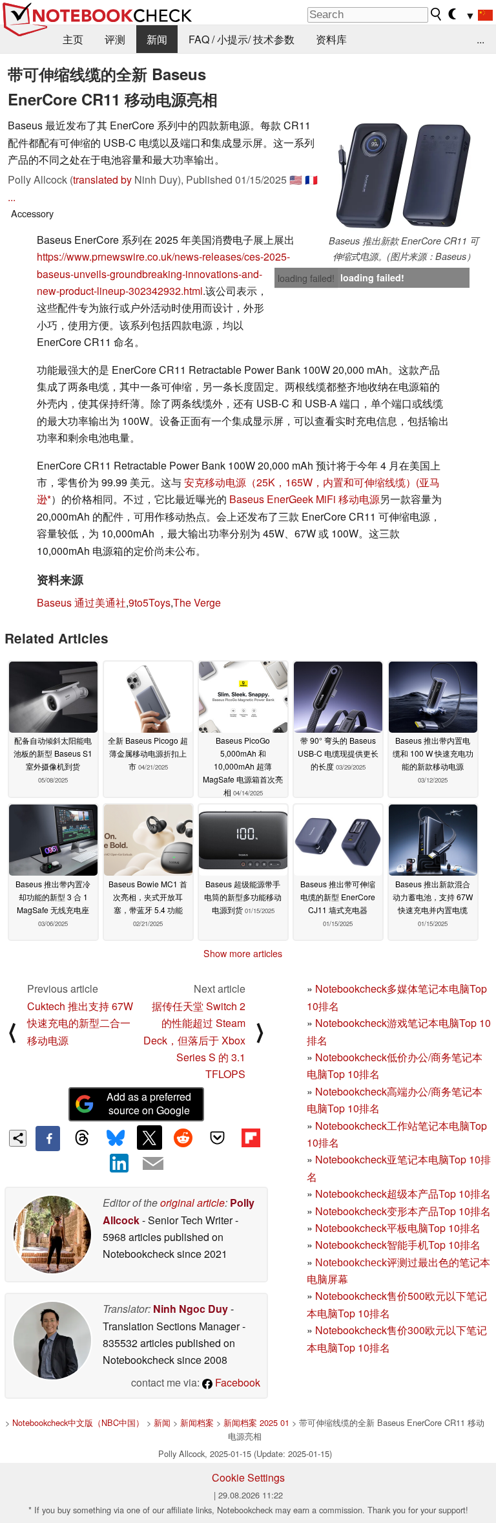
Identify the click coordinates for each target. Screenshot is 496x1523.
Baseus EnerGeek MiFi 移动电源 (304, 498)
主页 (73, 39)
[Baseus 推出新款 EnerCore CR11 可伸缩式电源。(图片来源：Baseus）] (403, 175)
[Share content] (17, 1138)
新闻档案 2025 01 (256, 1422)
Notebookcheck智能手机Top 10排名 (397, 1244)
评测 (115, 39)
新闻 (157, 39)
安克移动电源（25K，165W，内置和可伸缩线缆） (300, 482)
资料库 (331, 39)
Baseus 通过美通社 (81, 602)
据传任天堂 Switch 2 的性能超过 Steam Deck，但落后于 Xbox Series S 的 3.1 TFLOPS (194, 1040)
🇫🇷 (311, 179)
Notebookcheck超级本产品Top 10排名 (403, 1193)
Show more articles (242, 953)
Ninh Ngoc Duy (190, 1308)
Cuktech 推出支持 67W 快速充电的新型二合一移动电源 (80, 1023)
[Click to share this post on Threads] (81, 1138)
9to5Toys (149, 602)
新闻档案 (197, 1422)
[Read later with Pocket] (217, 1137)
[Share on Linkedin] (119, 1163)
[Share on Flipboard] (250, 1137)
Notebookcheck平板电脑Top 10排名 (397, 1227)
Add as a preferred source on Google (149, 1103)
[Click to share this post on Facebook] (48, 1138)
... (480, 39)
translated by (102, 179)
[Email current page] (153, 1164)
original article (192, 1202)
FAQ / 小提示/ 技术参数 (241, 39)
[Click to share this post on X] (149, 1137)
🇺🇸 (295, 179)
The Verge (197, 602)
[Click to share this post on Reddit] (183, 1137)
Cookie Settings (248, 1477)
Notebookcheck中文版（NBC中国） (78, 1422)
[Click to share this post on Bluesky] (115, 1138)
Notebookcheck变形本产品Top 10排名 (403, 1211)
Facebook (236, 1382)
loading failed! (306, 278)
